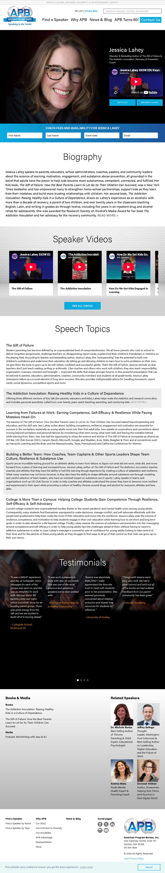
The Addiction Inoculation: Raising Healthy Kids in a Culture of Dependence (29, 711)
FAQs (38, 846)
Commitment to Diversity (49, 828)
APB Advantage (44, 837)
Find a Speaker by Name (18, 823)
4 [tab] (87, 680)
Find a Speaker (55, 19)
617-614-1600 (91, 11)
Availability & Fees (149, 102)
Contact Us (150, 19)
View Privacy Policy (134, 858)
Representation (44, 842)
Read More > (107, 215)
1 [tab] (78, 680)
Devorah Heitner (147, 783)
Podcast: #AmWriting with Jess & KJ (25, 737)
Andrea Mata (118, 783)
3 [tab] (84, 680)
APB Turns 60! (127, 19)
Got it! (149, 867)
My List (79, 11)
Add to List (123, 102)
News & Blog (101, 19)
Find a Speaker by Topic (17, 828)
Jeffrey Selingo (145, 727)
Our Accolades (43, 832)
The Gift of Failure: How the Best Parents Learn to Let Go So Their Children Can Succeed (28, 722)
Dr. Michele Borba (121, 727)
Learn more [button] (86, 867)
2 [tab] (81, 680)
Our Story (41, 823)
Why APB (79, 19)
